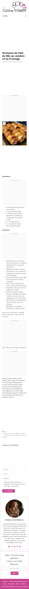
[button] (26, 16)
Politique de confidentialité (18, 581)
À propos (5, 581)
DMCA (17, 583)
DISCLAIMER (11, 583)
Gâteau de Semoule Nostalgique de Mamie (14, 433)
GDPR (4, 583)
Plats (5, 431)
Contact (23, 583)
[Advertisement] (14, 34)
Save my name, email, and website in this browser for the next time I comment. (14, 484)
